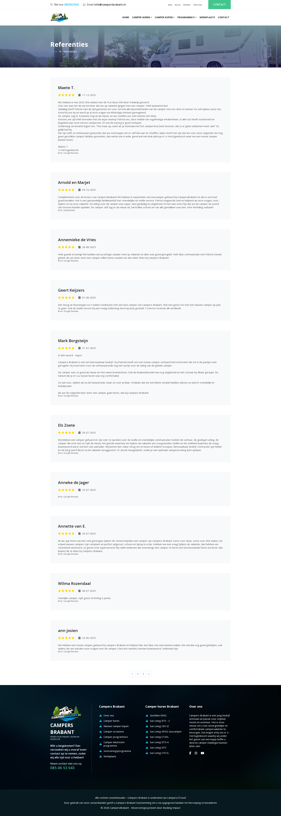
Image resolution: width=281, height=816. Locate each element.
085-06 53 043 (62, 767)
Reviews (186, 5)
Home (53, 51)
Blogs (178, 5)
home (125, 17)
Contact (219, 4)
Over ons (197, 5)
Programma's (186, 17)
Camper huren (141, 17)
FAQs (170, 5)
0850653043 (71, 4)
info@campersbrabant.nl (110, 4)
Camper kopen (164, 17)
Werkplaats (207, 17)
